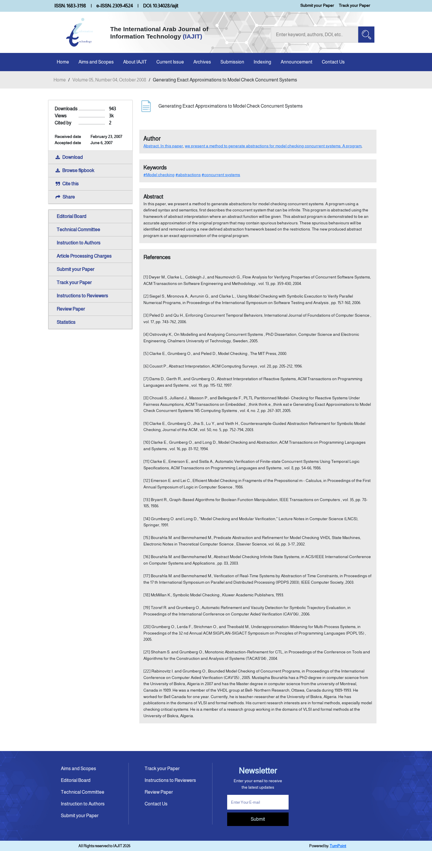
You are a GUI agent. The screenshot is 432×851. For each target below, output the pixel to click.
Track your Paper (354, 5)
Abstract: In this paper (163, 145)
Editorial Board (71, 216)
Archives (202, 61)
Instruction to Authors (79, 242)
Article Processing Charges (84, 255)
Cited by (63, 122)
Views (61, 115)
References (156, 257)
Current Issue (170, 61)
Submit (258, 819)
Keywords (155, 167)
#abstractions (188, 174)
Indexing (262, 61)
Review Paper (71, 308)
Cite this (70, 183)
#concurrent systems (221, 174)
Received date (68, 136)
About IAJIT (135, 61)
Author (152, 138)
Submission (232, 61)
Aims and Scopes (96, 61)
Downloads (66, 108)
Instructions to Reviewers (82, 295)
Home (63, 61)
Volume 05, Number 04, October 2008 (109, 79)
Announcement (296, 61)
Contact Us (333, 61)
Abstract (153, 196)
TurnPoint (338, 846)
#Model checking (159, 174)
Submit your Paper (317, 5)
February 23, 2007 (106, 136)
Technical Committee (78, 229)
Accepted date (68, 142)
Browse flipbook (78, 170)
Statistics (66, 322)
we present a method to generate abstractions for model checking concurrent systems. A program (273, 145)
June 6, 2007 (102, 142)
